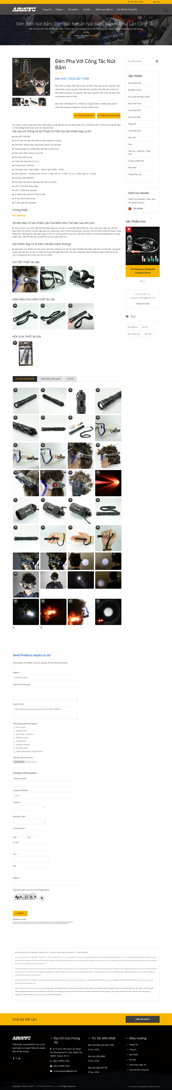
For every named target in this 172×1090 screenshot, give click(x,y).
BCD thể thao (134, 104)
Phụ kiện (132, 168)
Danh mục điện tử (104, 9)
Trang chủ (47, 9)
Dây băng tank (42, 991)
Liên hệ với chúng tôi (54, 994)
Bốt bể (87, 991)
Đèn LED (94, 36)
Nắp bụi (108, 991)
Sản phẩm (73, 9)
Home (76, 36)
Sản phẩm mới (134, 83)
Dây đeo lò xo (52, 991)
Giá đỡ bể (93, 991)
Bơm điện (139, 988)
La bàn (122, 988)
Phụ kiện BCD (134, 110)
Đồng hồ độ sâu (130, 988)
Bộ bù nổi (92, 988)
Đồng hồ (132, 124)
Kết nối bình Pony (126, 991)
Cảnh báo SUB (148, 988)
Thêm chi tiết (142, 303)
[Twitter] (16, 1058)
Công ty (59, 9)
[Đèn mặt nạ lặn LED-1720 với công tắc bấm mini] (25, 102)
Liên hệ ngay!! (143, 1019)
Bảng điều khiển (101, 988)
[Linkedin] (19, 1058)
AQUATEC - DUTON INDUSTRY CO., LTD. (43, 1086)
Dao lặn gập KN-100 (97, 1067)
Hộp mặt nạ (19, 994)
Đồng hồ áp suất (113, 988)
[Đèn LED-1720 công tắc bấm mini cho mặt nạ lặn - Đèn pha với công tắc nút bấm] (25, 279)
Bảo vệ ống (101, 991)
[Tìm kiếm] (129, 2)
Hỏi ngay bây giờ (86, 116)
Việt (158, 2)
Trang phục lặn (135, 174)
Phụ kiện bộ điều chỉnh (139, 97)
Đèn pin (145, 327)
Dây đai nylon (137, 991)
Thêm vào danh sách (110, 116)
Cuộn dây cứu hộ (69, 991)
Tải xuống (138, 208)
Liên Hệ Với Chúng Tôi (127, 9)
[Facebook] (13, 1058)
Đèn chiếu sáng (134, 334)
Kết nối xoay (80, 991)
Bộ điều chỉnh (134, 90)
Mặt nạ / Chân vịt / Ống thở (139, 152)
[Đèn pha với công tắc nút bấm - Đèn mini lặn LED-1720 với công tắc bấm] (46, 92)
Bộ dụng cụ (146, 991)
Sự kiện (87, 9)
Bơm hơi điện (134, 117)
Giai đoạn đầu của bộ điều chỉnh (55, 988)
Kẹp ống (60, 991)
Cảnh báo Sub (134, 131)
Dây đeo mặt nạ (29, 994)
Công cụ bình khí (136, 161)
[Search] (157, 61)
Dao (130, 144)
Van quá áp (115, 991)
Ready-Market (154, 1087)
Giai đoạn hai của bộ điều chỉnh (77, 988)
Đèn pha (148, 334)
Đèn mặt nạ (132, 327)
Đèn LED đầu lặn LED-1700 (101, 1045)
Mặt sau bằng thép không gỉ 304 (25, 991)
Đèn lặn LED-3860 (96, 1056)
